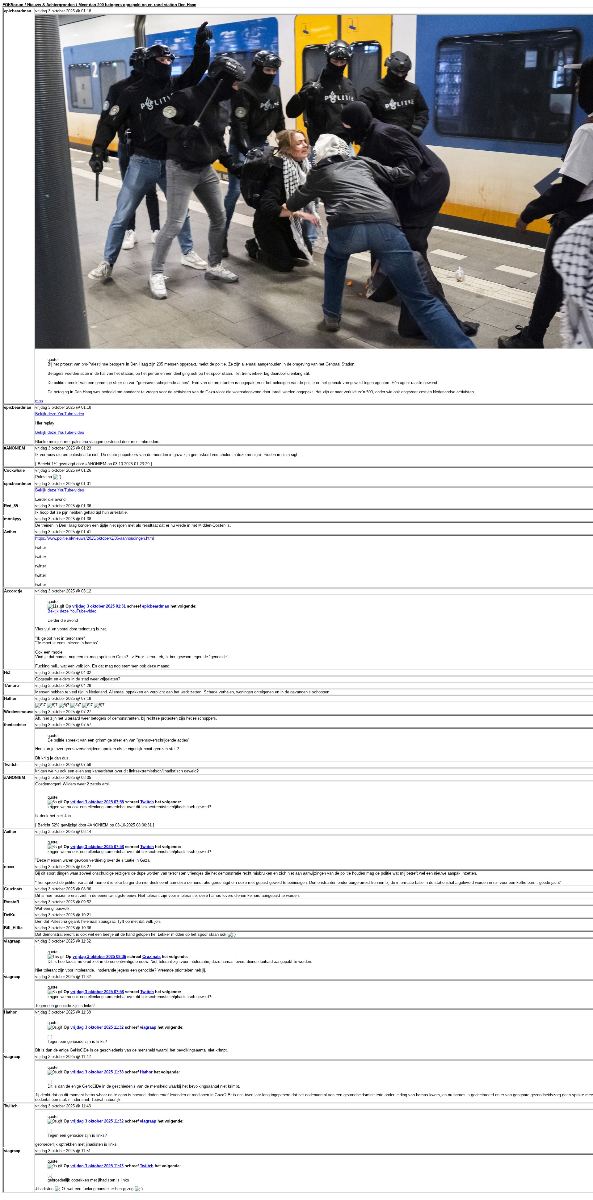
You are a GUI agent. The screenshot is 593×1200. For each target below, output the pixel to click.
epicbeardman (155, 606)
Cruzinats (151, 956)
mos (39, 401)
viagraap (148, 1027)
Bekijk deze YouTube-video (59, 414)
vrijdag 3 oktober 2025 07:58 (97, 802)
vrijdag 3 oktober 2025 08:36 (99, 956)
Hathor (146, 1072)
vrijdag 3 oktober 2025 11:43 (97, 1166)
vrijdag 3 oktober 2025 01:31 (99, 606)
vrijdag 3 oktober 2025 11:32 (97, 1027)
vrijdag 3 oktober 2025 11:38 (97, 1072)
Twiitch (147, 802)
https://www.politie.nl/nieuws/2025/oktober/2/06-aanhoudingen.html (94, 538)
